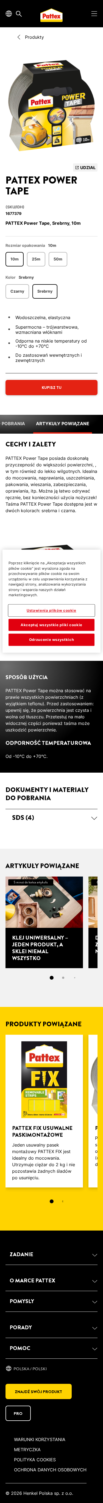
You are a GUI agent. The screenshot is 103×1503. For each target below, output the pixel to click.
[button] (51, 818)
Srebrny (44, 291)
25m (36, 259)
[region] (51, 601)
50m (58, 259)
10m (14, 259)
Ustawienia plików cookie (51, 610)
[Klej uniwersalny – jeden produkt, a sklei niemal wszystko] (44, 922)
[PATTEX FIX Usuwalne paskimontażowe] (44, 1111)
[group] (51, 107)
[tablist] (51, 1201)
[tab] (52, 978)
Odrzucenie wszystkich (51, 640)
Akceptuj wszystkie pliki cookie (51, 625)
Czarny (17, 291)
